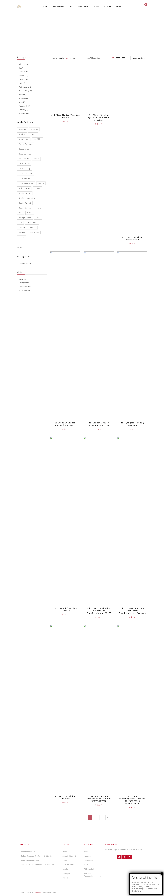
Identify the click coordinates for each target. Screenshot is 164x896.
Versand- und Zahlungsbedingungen (92, 874)
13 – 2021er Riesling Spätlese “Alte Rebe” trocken (99, 117)
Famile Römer (67, 865)
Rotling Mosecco (25, 218)
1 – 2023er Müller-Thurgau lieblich (65, 116)
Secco (38, 218)
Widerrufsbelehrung (91, 869)
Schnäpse (22, 98)
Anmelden (22, 279)
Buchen (65, 878)
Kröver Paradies (24, 178)
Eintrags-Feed (24, 283)
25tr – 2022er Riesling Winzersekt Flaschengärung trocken (132, 610)
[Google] (129, 857)
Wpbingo (38, 892)
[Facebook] (119, 857)
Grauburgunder (24, 149)
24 (70, 58)
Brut (20, 68)
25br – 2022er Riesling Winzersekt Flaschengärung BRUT (99, 610)
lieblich (41, 183)
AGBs (86, 865)
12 (67, 58)
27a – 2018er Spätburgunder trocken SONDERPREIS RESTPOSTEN (132, 800)
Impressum (88, 856)
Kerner (36, 159)
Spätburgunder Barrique (27, 228)
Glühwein (22, 76)
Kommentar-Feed (25, 287)
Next (107, 817)
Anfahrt (65, 869)
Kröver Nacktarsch (25, 174)
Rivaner (39, 208)
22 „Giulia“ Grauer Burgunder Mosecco (65, 423)
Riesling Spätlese (25, 208)
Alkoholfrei (23, 64)
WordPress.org (24, 290)
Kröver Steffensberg (26, 183)
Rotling (29, 213)
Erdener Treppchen (25, 144)
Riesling (37, 188)
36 (74, 58)
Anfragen (66, 873)
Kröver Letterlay (24, 169)
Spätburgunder (32, 223)
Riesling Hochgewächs (27, 198)
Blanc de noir (24, 139)
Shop (64, 860)
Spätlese (22, 232)
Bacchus (22, 134)
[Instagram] (124, 857)
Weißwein (22, 114)
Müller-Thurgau (24, 188)
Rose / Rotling (24, 91)
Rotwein (22, 95)
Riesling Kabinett (25, 203)
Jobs (86, 852)
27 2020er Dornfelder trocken (65, 797)
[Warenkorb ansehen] (145, 7)
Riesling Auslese (25, 193)
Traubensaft (23, 106)
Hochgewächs (24, 159)
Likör (20, 83)
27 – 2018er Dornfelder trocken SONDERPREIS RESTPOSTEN (98, 798)
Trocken (22, 110)
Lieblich (21, 79)
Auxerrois (34, 129)
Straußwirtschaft (69, 856)
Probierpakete (24, 87)
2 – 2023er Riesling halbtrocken (132, 238)
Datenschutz (89, 860)
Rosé (20, 213)
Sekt (20, 102)
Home (59, 32)
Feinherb (22, 72)
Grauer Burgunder (25, 154)
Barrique (33, 134)
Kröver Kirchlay (24, 164)
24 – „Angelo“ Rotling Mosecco (132, 423)
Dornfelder (37, 139)
